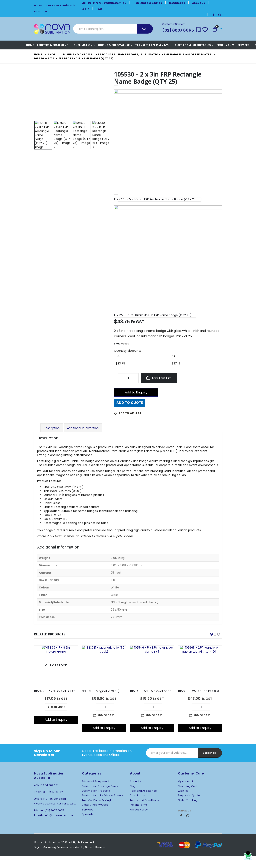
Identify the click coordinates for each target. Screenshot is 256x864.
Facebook (181, 816)
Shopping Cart (187, 786)
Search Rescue (95, 847)
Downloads (177, 3)
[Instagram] (219, 14)
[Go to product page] (56, 651)
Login (85, 9)
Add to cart (161, 378)
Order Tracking (188, 800)
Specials (87, 814)
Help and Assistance (147, 3)
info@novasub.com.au (59, 815)
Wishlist (183, 791)
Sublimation (83, 45)
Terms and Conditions (144, 800)
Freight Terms (139, 805)
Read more (201, 707)
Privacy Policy (139, 809)
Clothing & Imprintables (193, 45)
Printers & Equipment (52, 45)
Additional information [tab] (83, 428)
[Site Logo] (52, 29)
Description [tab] (52, 428)
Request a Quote (189, 795)
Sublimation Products (96, 791)
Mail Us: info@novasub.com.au (103, 3)
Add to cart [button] (58, 715)
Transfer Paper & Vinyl (96, 800)
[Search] (145, 29)
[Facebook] (213, 14)
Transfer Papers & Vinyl (152, 45)
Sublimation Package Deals (100, 786)
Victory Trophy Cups (95, 805)
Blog (133, 786)
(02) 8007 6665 (178, 30)
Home (30, 45)
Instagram (188, 816)
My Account (185, 781)
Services (243, 45)
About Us (198, 3)
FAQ (99, 9)
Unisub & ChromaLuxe (114, 45)
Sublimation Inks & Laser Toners (102, 795)
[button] (35, 95)
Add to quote (129, 402)
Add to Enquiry (136, 392)
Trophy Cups (225, 45)
